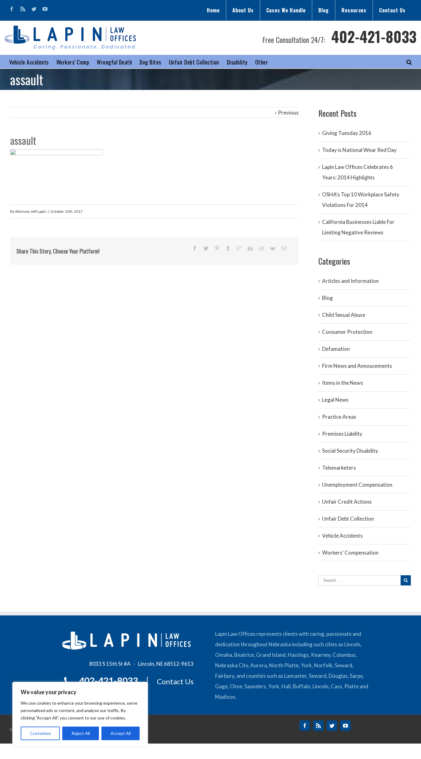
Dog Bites (150, 62)
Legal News (335, 399)
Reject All (81, 733)
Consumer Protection (347, 332)
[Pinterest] (217, 248)
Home (213, 10)
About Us (243, 10)
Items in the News (342, 383)
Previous (288, 112)
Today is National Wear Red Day (359, 150)
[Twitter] (33, 8)
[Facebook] (11, 8)
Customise (40, 733)
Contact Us (392, 10)
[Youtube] (45, 8)
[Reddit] (261, 248)
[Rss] (22, 8)
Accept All (121, 733)
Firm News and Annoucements (357, 366)
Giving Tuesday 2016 (346, 133)
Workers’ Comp (72, 62)
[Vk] (272, 248)
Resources (354, 10)
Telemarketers (339, 467)
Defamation (336, 349)
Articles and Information (350, 281)
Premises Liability (342, 433)
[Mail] (283, 248)
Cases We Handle (286, 10)
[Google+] (239, 248)
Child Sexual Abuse (343, 315)
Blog (323, 10)
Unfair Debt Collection (194, 62)
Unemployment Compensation (357, 484)
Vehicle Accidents (29, 62)
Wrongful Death (114, 62)
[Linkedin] (250, 248)
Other (261, 62)
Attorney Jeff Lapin (30, 211)
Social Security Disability (350, 450)
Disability (237, 62)
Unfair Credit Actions (347, 501)
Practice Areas (339, 416)
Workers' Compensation (350, 552)
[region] (80, 714)
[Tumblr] (228, 248)
